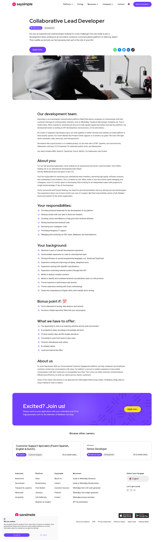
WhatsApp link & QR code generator (87, 488)
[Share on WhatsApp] (115, 50)
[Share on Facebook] (119, 50)
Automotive (19, 478)
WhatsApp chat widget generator (85, 493)
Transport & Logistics (23, 488)
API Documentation (80, 502)
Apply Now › (37, 49)
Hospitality (19, 497)
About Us (58, 478)
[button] (68, 4)
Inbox (37, 478)
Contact (121, 4)
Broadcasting (40, 483)
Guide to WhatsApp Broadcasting (86, 483)
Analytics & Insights (43, 502)
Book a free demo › (142, 4)
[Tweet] (124, 50)
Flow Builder (40, 488)
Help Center (132, 522)
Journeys (39, 493)
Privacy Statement (104, 522)
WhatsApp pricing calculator (83, 497)
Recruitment (19, 483)
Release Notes (144, 522)
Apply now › (132, 409)
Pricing (80, 4)
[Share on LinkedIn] (128, 50)
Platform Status (119, 522)
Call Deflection (41, 497)
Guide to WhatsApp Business (84, 478)
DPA (93, 522)
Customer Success (61, 488)
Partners (57, 493)
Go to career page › (69, 454)
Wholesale (19, 493)
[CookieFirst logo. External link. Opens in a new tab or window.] (5, 519)
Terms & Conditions (83, 522)
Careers (57, 483)
